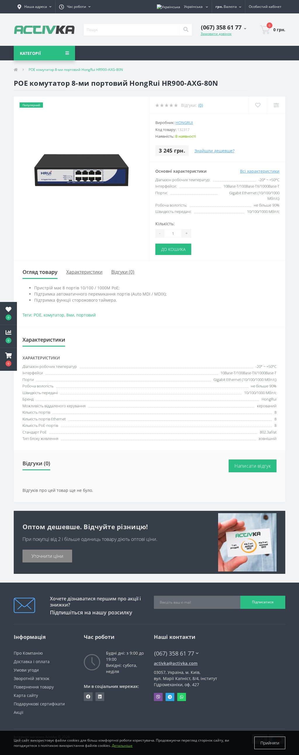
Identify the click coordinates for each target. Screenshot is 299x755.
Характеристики (84, 272)
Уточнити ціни (47, 556)
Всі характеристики (259, 171)
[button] (34, 6)
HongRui (184, 122)
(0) (200, 105)
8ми (70, 315)
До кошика (173, 249)
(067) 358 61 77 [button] (174, 653)
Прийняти (269, 743)
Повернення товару (34, 687)
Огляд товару (40, 271)
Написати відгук (252, 466)
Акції (18, 712)
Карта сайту (26, 695)
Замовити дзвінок (216, 33)
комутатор (54, 315)
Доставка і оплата (32, 661)
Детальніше (122, 745)
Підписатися (263, 602)
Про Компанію (28, 653)
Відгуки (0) (122, 272)
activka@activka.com (176, 663)
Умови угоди (26, 670)
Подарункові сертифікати (39, 704)
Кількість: (165, 223)
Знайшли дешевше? (214, 150)
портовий (86, 315)
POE (37, 315)
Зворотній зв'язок (31, 678)
